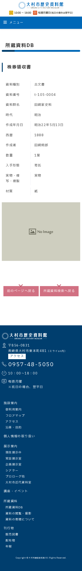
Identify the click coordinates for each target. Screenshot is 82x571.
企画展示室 (13, 464)
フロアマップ (15, 415)
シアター (11, 470)
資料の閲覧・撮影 (18, 513)
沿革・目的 (13, 427)
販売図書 (11, 534)
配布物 (10, 540)
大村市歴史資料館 (37, 558)
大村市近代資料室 (18, 482)
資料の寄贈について (20, 519)
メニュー (15, 22)
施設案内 (11, 403)
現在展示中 (13, 452)
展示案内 (11, 446)
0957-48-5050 (31, 365)
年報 (8, 546)
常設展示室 (13, 458)
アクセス (17, 356)
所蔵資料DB (14, 507)
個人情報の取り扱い (19, 436)
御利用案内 (13, 409)
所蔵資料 (11, 501)
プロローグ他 (15, 476)
